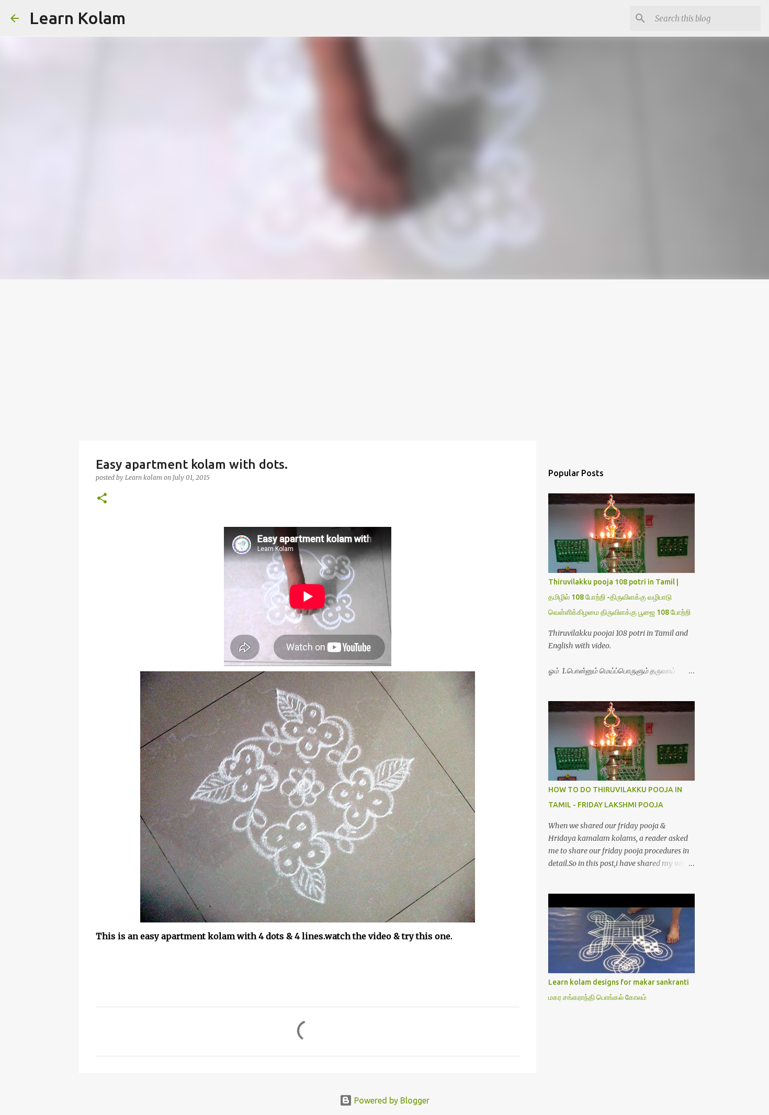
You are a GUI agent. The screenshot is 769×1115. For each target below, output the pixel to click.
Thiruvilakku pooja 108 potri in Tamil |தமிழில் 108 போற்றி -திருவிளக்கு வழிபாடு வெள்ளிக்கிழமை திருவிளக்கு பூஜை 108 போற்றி (619, 597)
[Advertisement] (384, 358)
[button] (102, 499)
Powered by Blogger (390, 1100)
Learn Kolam (77, 17)
